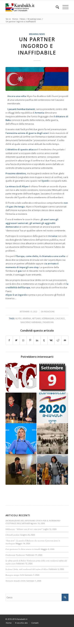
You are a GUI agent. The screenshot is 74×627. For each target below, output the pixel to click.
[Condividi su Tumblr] (44, 340)
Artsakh (36, 318)
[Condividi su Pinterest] (30, 340)
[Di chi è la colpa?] (21, 438)
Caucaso (60, 318)
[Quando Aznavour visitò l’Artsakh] (21, 408)
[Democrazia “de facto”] (52, 408)
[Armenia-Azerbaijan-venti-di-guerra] (37, 79)
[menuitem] (55, 7)
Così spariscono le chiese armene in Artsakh (23, 549)
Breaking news (37, 34)
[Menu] (63, 7)
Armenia (27, 318)
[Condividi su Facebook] (9, 340)
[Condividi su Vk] (51, 340)
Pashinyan (48, 322)
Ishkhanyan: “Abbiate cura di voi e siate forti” (24, 529)
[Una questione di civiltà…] (21, 469)
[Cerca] (55, 7)
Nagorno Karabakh (30, 322)
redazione (49, 311)
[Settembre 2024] (52, 377)
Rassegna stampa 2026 (15, 575)
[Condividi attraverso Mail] (64, 340)
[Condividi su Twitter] (16, 340)
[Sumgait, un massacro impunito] (52, 438)
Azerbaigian (48, 318)
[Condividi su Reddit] (58, 340)
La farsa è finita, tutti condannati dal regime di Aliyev (27, 569)
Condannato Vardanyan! (15, 555)
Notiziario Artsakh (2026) (16, 580)
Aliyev (18, 318)
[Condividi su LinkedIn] (37, 340)
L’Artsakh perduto (13, 534)
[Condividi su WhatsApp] (23, 340)
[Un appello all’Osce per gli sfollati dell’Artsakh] (52, 469)
